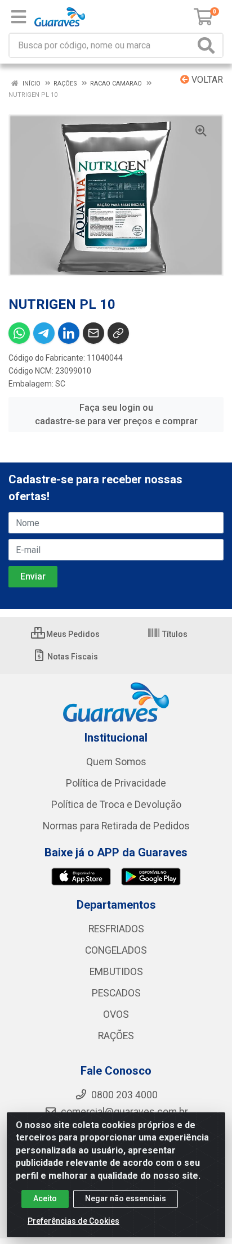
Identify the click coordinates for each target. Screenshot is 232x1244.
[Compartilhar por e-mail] (93, 333)
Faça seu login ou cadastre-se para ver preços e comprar (116, 414)
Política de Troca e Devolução (116, 804)
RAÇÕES (116, 1035)
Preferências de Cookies (73, 1220)
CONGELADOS (116, 950)
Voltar (206, 79)
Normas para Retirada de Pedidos (116, 826)
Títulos (174, 634)
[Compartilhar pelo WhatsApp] (19, 333)
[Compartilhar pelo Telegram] (44, 333)
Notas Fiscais (72, 656)
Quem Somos (116, 761)
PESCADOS (116, 993)
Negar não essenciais (125, 1198)
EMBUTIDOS (116, 971)
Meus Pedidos (72, 634)
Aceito (45, 1198)
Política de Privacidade (116, 783)
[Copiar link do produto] (118, 333)
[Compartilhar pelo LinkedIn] (68, 333)
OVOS (116, 1014)
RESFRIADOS (116, 929)
